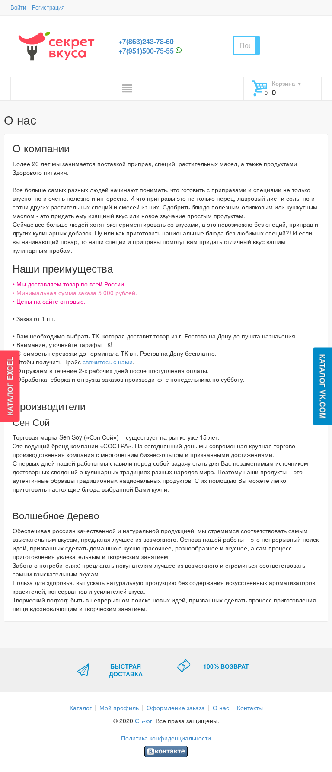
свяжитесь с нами (108, 361)
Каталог (81, 707)
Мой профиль (119, 707)
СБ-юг (143, 720)
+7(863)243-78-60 (146, 41)
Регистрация (48, 7)
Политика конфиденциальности (166, 737)
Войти (18, 7)
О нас (221, 707)
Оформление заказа (176, 707)
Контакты (250, 707)
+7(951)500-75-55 (146, 51)
